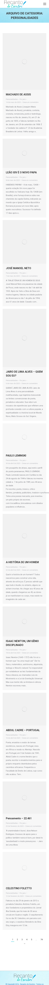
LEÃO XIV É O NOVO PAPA (21, 172)
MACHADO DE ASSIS (18, 94)
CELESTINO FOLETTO (19, 888)
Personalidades (12, 99)
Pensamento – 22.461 (19, 818)
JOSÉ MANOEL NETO (18, 268)
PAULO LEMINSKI (16, 455)
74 (42, 939)
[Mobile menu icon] (44, 4)
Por (23, 99)
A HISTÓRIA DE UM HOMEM (22, 562)
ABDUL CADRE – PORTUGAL (23, 730)
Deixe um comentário (31, 102)
